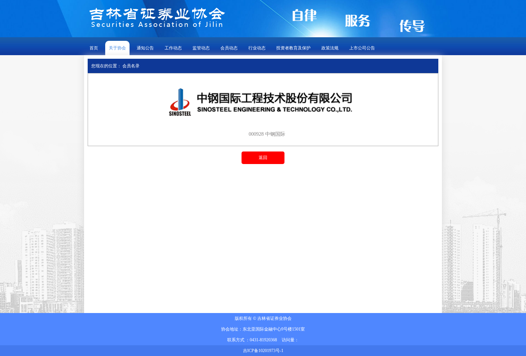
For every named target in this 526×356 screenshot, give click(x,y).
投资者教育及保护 (293, 47)
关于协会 (117, 47)
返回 (263, 157)
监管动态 (201, 47)
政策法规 (330, 47)
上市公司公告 (362, 47)
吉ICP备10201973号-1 (263, 350)
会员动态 (229, 47)
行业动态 (257, 47)
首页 (93, 47)
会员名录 (131, 65)
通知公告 (145, 47)
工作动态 (173, 47)
